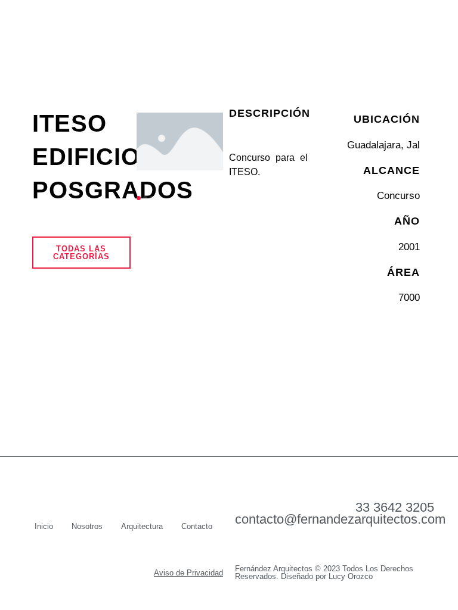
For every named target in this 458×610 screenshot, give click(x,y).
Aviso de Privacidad (188, 572)
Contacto (196, 526)
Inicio (44, 526)
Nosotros (87, 526)
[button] (421, 31)
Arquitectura (142, 526)
